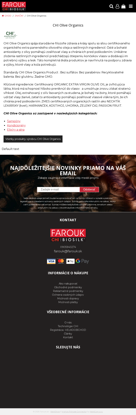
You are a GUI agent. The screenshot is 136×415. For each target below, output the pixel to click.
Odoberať (89, 189)
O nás (68, 322)
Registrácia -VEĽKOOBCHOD (68, 330)
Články (68, 333)
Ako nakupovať (68, 283)
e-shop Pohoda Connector (74, 411)
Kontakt (68, 337)
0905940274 (68, 247)
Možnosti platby (68, 302)
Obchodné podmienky (68, 287)
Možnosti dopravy (68, 298)
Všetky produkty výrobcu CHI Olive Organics (33, 139)
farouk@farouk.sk (68, 251)
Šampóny (14, 121)
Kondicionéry (16, 125)
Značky (19, 15)
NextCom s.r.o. (96, 411)
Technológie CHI (68, 326)
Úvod (8, 15)
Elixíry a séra (15, 129)
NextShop (55, 411)
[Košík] (123, 6)
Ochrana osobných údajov (68, 294)
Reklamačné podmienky (68, 291)
